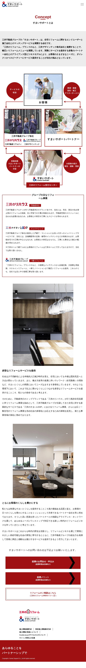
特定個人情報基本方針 (43, 629)
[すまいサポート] (12, 4)
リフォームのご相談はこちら (43, 594)
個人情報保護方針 (25, 629)
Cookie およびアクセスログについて (32, 635)
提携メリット (43, 578)
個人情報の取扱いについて (28, 632)
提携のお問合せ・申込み (43, 562)
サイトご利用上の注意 (27, 638)
